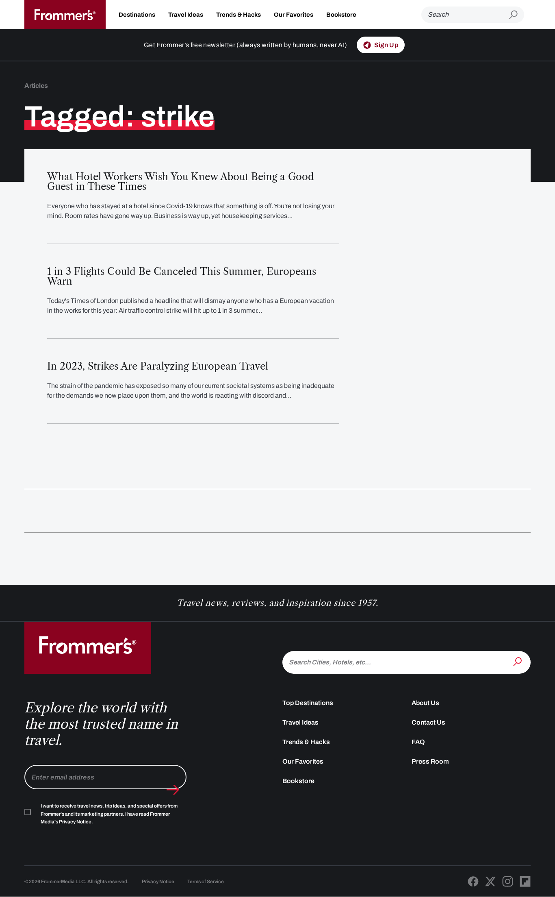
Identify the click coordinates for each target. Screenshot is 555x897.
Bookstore (341, 14)
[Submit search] (516, 15)
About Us (425, 702)
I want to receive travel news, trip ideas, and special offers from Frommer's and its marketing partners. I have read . (109, 814)
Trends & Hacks (238, 14)
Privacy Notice (158, 881)
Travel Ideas (185, 14)
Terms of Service (205, 881)
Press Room (430, 761)
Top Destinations (307, 702)
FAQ (418, 741)
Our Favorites (293, 14)
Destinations (137, 14)
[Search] (518, 661)
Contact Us (428, 722)
